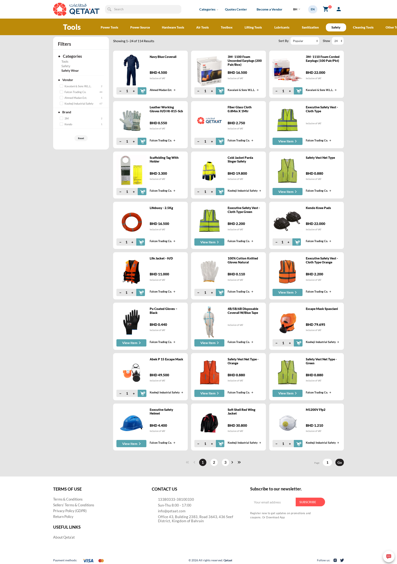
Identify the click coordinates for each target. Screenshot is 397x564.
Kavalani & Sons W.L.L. (241, 90)
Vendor (65, 80)
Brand (64, 112)
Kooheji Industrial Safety (243, 190)
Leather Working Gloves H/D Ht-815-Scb (166, 109)
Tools (64, 61)
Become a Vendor (269, 9)
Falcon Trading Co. (161, 140)
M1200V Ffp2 (315, 409)
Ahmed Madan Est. (161, 90)
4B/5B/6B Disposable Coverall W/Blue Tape (243, 310)
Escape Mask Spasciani (322, 309)
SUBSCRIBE (307, 502)
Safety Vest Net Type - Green (321, 361)
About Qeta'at (64, 537)
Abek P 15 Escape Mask (166, 359)
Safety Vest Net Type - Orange (243, 361)
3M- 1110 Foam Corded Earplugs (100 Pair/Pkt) (323, 58)
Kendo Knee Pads (318, 208)
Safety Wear (70, 70)
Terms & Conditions (68, 499)
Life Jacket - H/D (161, 258)
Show (326, 41)
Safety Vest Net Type (320, 157)
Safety (65, 66)
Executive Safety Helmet (161, 411)
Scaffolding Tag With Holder (164, 159)
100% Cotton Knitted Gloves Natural (243, 260)
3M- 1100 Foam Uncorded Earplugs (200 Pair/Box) (245, 60)
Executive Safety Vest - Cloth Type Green (244, 210)
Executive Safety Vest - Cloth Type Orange (322, 260)
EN (313, 9)
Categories (207, 9)
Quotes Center (236, 9)
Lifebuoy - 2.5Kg (161, 208)
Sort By (284, 41)
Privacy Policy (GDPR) (70, 511)
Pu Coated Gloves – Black (163, 310)
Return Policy (63, 516)
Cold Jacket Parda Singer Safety (240, 159)
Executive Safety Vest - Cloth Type (322, 109)
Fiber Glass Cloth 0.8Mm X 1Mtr (240, 109)
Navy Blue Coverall (163, 57)
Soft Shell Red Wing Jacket (241, 411)
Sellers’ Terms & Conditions (73, 505)
